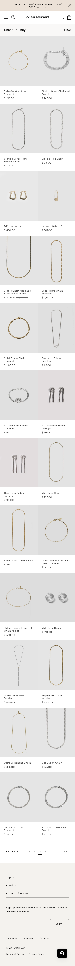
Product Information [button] (17, 893)
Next (66, 851)
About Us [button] (11, 885)
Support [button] (10, 877)
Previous (12, 851)
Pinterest (45, 937)
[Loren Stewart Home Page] (37, 17)
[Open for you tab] (62, 953)
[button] (69, 6)
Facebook (28, 937)
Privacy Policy (36, 953)
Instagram (12, 937)
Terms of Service (15, 953)
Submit (59, 923)
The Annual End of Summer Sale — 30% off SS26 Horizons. (38, 5)
